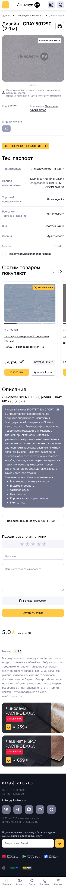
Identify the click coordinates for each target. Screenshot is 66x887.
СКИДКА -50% (14, 718)
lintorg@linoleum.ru (14, 800)
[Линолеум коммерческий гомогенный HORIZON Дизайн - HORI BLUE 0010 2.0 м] (29, 303)
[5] (44, 544)
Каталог (20, 884)
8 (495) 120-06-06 (60, 4)
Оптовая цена (42, 362)
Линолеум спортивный (46, 169)
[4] (39, 544)
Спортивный (53, 226)
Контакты (59, 884)
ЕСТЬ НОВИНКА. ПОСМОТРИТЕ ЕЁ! (26, 146)
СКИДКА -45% (14, 751)
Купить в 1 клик (43, 372)
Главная (6, 884)
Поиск (32, 884)
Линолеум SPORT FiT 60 (29, 15)
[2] (27, 544)
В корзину (16, 372)
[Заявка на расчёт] (51, 4)
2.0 (6, 128)
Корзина (44, 884)
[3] (33, 544)
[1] (22, 544)
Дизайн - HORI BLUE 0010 (26, 342)
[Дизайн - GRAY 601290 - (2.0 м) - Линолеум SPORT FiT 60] (33, 58)
